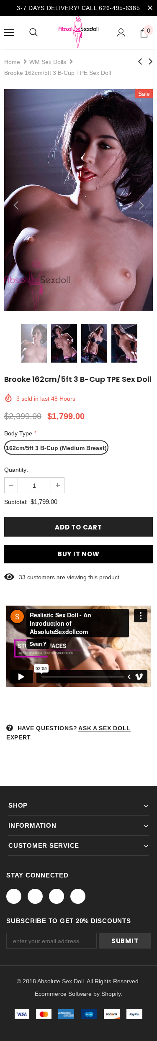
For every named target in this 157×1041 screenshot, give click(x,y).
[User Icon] (121, 32)
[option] (78, 200)
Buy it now (79, 554)
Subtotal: (16, 502)
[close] (150, 8)
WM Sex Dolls (47, 62)
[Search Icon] (33, 32)
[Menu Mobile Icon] (9, 33)
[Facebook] (13, 896)
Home (12, 62)
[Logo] (78, 32)
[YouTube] (77, 896)
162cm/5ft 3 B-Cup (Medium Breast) (56, 448)
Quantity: (16, 469)
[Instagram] (56, 896)
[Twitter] (35, 896)
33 (22, 577)
